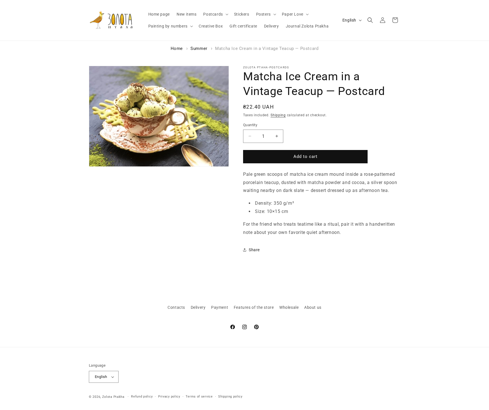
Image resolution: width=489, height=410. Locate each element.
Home (177, 48)
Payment (219, 307)
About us (312, 307)
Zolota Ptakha (113, 397)
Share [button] (254, 250)
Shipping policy (230, 396)
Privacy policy (169, 396)
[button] (215, 14)
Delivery (198, 307)
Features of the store (254, 307)
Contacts (176, 307)
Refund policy (142, 396)
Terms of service (199, 396)
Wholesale (289, 307)
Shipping (278, 115)
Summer (198, 48)
